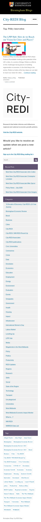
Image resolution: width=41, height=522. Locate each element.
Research (9, 373)
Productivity (10, 360)
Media (8, 342)
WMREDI (16, 510)
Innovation (7, 478)
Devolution (9, 264)
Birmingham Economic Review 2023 (15, 450)
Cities (8, 224)
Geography (9, 299)
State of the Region (12, 386)
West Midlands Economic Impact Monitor (19, 413)
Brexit (8, 216)
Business (9, 220)
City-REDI (9, 229)
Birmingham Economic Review (16, 211)
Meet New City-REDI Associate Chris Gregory (21, 192)
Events (8, 294)
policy (6, 486)
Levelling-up (19, 482)
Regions (9, 369)
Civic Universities (12, 246)
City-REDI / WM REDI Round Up (17, 233)
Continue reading (30, 73)
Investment (15, 478)
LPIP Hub (9, 338)
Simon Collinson (9, 494)
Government (10, 303)
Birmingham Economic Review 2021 (15, 446)
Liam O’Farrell (29, 482)
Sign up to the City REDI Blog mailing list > (18, 154)
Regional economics (21, 490)
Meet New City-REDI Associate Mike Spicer (20, 183)
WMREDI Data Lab (12, 426)
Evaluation (9, 290)
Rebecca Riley (12, 78)
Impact (8, 316)
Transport (9, 395)
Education (9, 272)
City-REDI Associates (13, 237)
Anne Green (27, 438)
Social (8, 382)
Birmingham (7, 442)
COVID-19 (17, 466)
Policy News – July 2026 (14, 188)
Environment (10, 286)
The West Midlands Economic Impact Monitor (18, 498)
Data (7, 259)
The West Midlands (27, 494)
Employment (10, 277)
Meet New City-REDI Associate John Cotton (20, 172)
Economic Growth (9, 470)
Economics (9, 268)
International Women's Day (15, 325)
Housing (9, 312)
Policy (8, 351)
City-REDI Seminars (10, 462)
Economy (29, 470)
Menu (35, 19)
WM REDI (9, 421)
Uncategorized (11, 399)
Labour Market (11, 329)
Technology (10, 391)
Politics (8, 356)
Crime (8, 255)
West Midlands (11, 408)
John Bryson (25, 478)
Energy (8, 281)
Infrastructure (10, 321)
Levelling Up (10, 334)
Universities (10, 404)
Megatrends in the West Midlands (17, 347)
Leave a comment (10, 82)
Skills (8, 377)
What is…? (9, 417)
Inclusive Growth (26, 474)
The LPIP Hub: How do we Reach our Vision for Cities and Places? (18, 38)
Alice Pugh (18, 438)
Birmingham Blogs (21, 10)
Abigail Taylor (8, 438)
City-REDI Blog (14, 19)
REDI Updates (11, 364)
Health (8, 307)
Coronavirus (10, 251)
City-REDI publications (13, 242)
